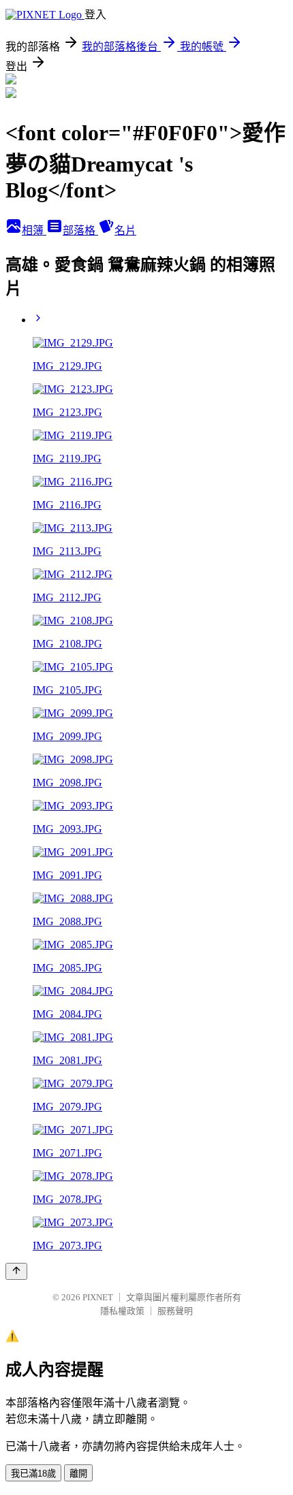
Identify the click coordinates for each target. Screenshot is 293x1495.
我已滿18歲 (33, 1473)
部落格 (80, 230)
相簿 (34, 230)
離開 (78, 1473)
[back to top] (16, 1271)
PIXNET (97, 1297)
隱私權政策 (122, 1311)
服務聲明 (175, 1311)
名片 (125, 230)
